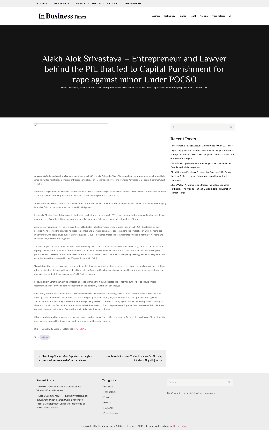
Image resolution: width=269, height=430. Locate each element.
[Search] (230, 15)
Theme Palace (180, 425)
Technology (61, 3)
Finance (80, 3)
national (44, 337)
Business (41, 3)
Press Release (133, 3)
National (113, 3)
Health (96, 3)
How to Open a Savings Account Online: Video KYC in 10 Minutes (202, 145)
